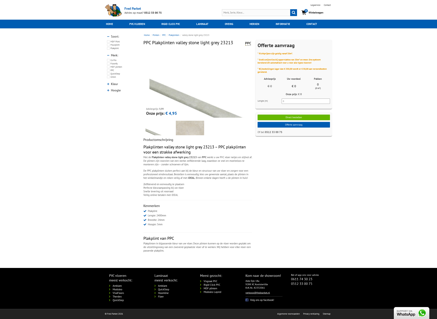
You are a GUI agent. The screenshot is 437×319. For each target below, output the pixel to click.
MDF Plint (115, 41)
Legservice (315, 5)
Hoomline (163, 293)
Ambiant (117, 285)
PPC (112, 70)
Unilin (113, 76)
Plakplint (114, 48)
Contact (327, 5)
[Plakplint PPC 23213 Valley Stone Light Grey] (197, 103)
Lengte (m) (263, 100)
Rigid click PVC (170, 24)
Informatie (283, 24)
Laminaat (202, 24)
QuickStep (115, 73)
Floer (161, 296)
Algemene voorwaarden (288, 313)
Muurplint (114, 45)
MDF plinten (116, 66)
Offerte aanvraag (293, 124)
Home (109, 24)
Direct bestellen (294, 117)
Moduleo (117, 289)
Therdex (117, 296)
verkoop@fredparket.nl (257, 292)
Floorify (114, 63)
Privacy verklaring (311, 313)
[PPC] (248, 44)
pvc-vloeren (137, 24)
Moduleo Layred (212, 292)
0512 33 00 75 (153, 12)
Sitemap (326, 313)
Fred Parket (132, 8)
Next (256, 83)
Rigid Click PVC (212, 284)
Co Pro (113, 60)
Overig (229, 24)
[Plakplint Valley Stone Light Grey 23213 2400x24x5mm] (190, 135)
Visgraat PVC (210, 281)
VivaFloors (118, 293)
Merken (254, 24)
